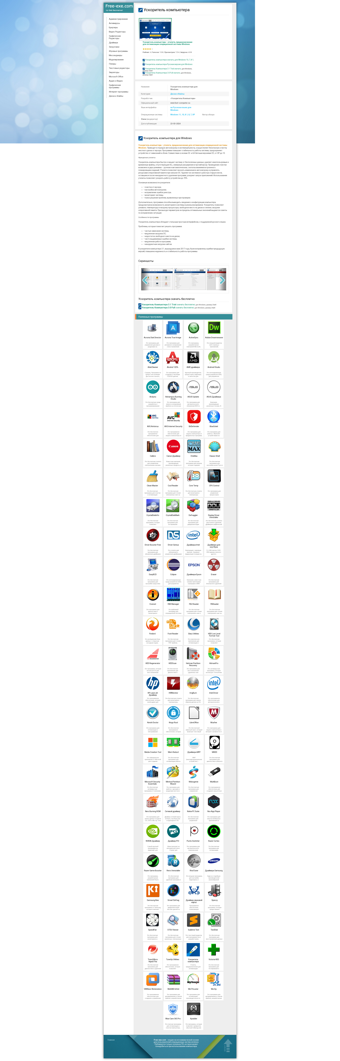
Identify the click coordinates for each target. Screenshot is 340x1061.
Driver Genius (173, 545)
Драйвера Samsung (214, 871)
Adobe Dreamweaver (214, 337)
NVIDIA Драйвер (153, 841)
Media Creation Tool (152, 752)
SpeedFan (152, 930)
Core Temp (193, 486)
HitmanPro (213, 663)
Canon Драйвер (173, 456)
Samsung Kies (153, 900)
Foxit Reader (173, 634)
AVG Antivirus (153, 426)
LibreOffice (194, 722)
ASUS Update (193, 397)
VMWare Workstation (153, 989)
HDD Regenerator (153, 663)
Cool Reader (173, 486)
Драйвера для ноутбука (213, 546)
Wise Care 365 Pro (173, 1019)
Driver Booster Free (153, 545)
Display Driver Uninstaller (213, 516)
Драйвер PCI (173, 841)
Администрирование (118, 19)
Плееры (112, 64)
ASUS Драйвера (214, 397)
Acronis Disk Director (152, 337)
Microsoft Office (116, 76)
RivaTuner (194, 871)
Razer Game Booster (153, 871)
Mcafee (214, 722)
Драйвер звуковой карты (194, 901)
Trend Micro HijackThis (153, 960)
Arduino (153, 397)
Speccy (215, 900)
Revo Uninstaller (173, 871)
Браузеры (113, 27)
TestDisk (214, 930)
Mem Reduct (173, 752)
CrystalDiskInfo (152, 515)
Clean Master (152, 486)
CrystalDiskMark (172, 515)
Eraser (213, 574)
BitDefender (194, 426)
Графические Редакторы (115, 37)
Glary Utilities (193, 634)
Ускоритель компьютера (193, 960)
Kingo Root (173, 722)
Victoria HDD (214, 959)
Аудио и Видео (116, 81)
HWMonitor (173, 693)
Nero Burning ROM (153, 811)
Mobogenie (193, 782)
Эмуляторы (114, 72)
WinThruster (193, 989)
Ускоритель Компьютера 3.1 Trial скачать (163, 69)
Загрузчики (114, 47)
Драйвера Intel (193, 545)
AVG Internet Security (173, 426)
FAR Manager (173, 604)
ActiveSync (193, 337)
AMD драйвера (193, 367)
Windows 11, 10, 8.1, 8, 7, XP (182, 115)
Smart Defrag (173, 900)
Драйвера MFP (194, 752)
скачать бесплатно (168, 304)
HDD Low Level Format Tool (214, 635)
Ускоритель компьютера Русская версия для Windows (168, 64)
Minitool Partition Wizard (173, 783)
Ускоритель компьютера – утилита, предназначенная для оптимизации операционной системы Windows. (167, 43)
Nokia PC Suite (193, 811)
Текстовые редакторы (119, 68)
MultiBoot (214, 782)
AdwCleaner (153, 367)
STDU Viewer (172, 930)
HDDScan (173, 663)
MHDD (214, 752)
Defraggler (193, 515)
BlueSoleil (214, 426)
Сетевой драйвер (172, 811)
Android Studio (214, 367)
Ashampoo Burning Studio (173, 398)
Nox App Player (213, 811)
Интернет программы (118, 92)
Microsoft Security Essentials (152, 783)
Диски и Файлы (116, 96)
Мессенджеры (115, 55)
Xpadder (193, 1019)
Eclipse (173, 574)
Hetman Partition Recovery (193, 664)
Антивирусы (114, 23)
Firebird (152, 634)
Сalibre (153, 456)
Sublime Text (193, 930)
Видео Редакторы (117, 32)
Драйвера (113, 42)
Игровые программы (118, 51)
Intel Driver (213, 693)
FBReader (215, 604)
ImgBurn (193, 693)
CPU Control (214, 486)
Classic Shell (214, 456)
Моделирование (116, 59)
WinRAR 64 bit (173, 989)
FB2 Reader (194, 604)
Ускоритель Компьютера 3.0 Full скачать (162, 73)
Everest (153, 604)
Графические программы (115, 86)
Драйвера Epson (194, 574)
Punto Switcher (193, 841)
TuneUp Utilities (172, 959)
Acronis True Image (173, 337)
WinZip (214, 989)
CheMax (194, 456)
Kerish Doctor (152, 722)
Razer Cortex (213, 841)
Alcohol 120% (172, 367)
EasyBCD (153, 574)
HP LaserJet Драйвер (153, 694)
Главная (111, 1040)
